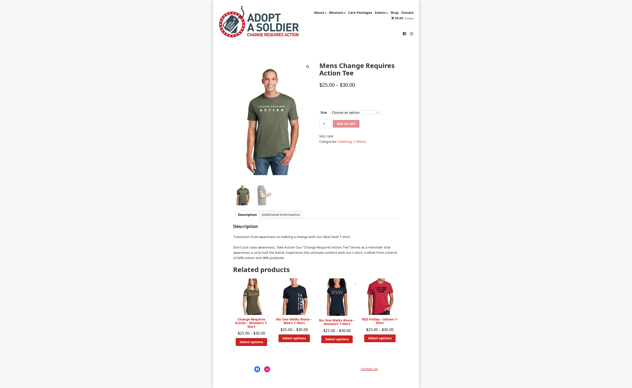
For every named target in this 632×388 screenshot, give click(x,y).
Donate (407, 12)
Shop (395, 12)
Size (324, 112)
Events (380, 12)
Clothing (345, 141)
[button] (308, 67)
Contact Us (369, 369)
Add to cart (346, 123)
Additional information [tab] (281, 214)
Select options (251, 342)
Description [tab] (247, 214)
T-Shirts (359, 141)
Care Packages (360, 12)
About (319, 12)
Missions (336, 12)
